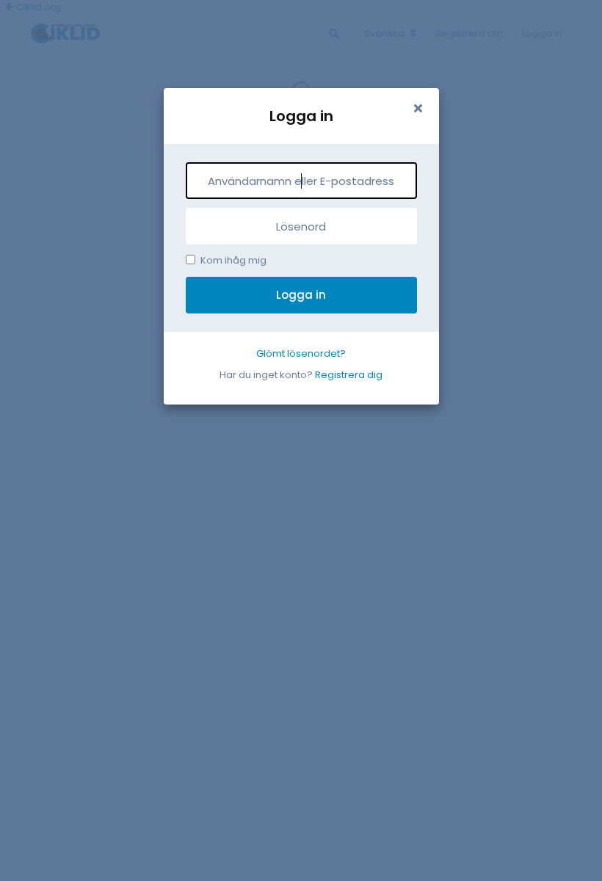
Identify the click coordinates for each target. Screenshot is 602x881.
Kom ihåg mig (233, 260)
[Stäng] (418, 108)
